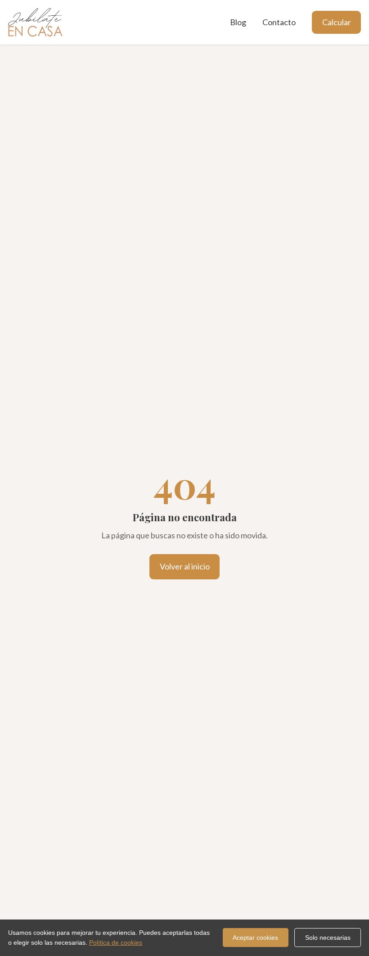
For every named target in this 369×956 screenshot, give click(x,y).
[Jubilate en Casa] (35, 22)
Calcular (336, 22)
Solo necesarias (328, 937)
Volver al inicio (185, 566)
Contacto (279, 22)
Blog (238, 22)
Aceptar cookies (255, 937)
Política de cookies (115, 942)
